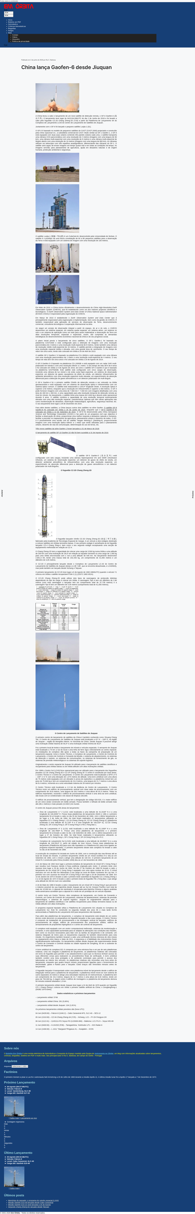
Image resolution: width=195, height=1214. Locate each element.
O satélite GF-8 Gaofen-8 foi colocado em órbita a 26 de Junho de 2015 (76, 409)
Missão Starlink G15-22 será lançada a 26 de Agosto (29, 1205)
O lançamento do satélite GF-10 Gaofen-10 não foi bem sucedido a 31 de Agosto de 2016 (72, 433)
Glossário (16, 39)
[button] (6, 10)
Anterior (2, 493)
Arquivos (7, 1066)
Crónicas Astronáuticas (17, 26)
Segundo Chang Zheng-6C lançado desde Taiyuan (28, 1207)
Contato (15, 35)
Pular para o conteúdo (9, 1)
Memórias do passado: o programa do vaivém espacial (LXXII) (33, 1200)
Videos (14, 37)
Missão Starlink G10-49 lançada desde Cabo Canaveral (30, 1203)
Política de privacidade (20, 41)
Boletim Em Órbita (14, 1053)
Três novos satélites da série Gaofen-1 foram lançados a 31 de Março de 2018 (67, 429)
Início (10, 20)
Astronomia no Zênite (104, 1053)
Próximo (193, 494)
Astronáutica (13, 24)
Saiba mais (14, 1118)
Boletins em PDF (14, 22)
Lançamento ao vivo (29, 1118)
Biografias (12, 28)
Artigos (11, 31)
